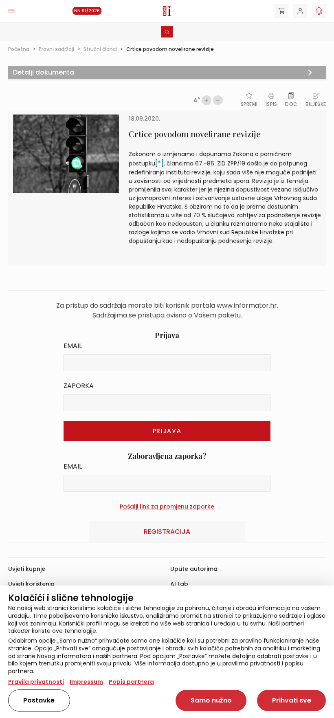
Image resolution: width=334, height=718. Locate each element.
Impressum (86, 682)
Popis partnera (131, 682)
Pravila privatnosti (36, 682)
